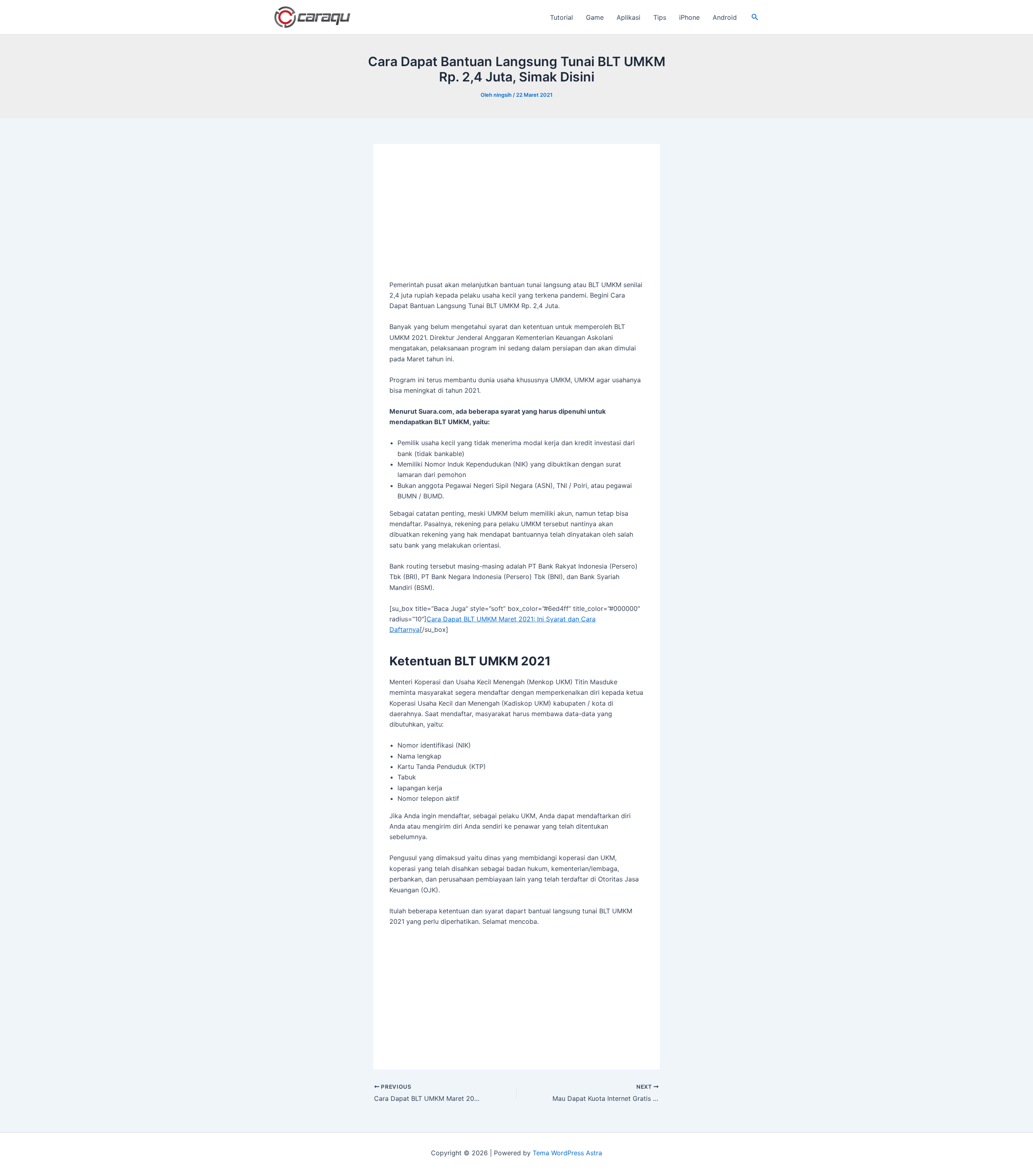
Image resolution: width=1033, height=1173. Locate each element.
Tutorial (561, 17)
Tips (659, 17)
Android (725, 17)
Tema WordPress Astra (567, 1153)
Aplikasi (628, 17)
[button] (755, 17)
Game (595, 17)
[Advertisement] (516, 219)
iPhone (689, 17)
